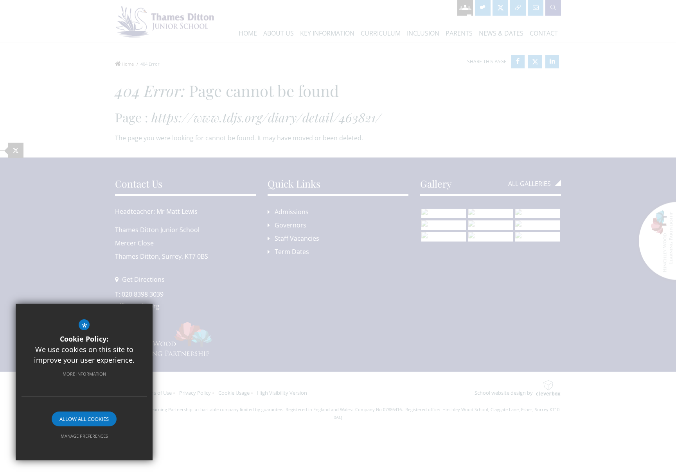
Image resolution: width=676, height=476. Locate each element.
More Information (84, 374)
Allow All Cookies (84, 418)
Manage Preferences (84, 436)
